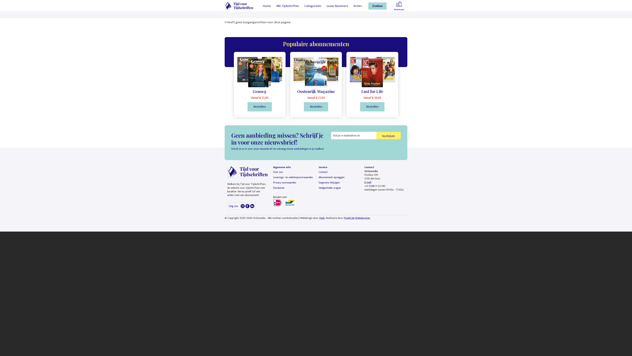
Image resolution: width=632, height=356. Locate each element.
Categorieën (312, 6)
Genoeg (259, 91)
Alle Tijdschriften (287, 6)
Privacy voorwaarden (284, 182)
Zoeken (377, 6)
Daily (322, 218)
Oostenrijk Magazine (316, 91)
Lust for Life (372, 91)
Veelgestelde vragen (330, 188)
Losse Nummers (337, 6)
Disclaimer (279, 188)
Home (267, 6)
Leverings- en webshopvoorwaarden (293, 177)
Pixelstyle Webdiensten (357, 218)
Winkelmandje (399, 6)
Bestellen (259, 106)
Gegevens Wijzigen (329, 182)
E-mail (367, 182)
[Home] (239, 6)
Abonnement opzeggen (331, 177)
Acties (357, 6)
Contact (323, 172)
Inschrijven (388, 136)
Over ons (278, 172)
